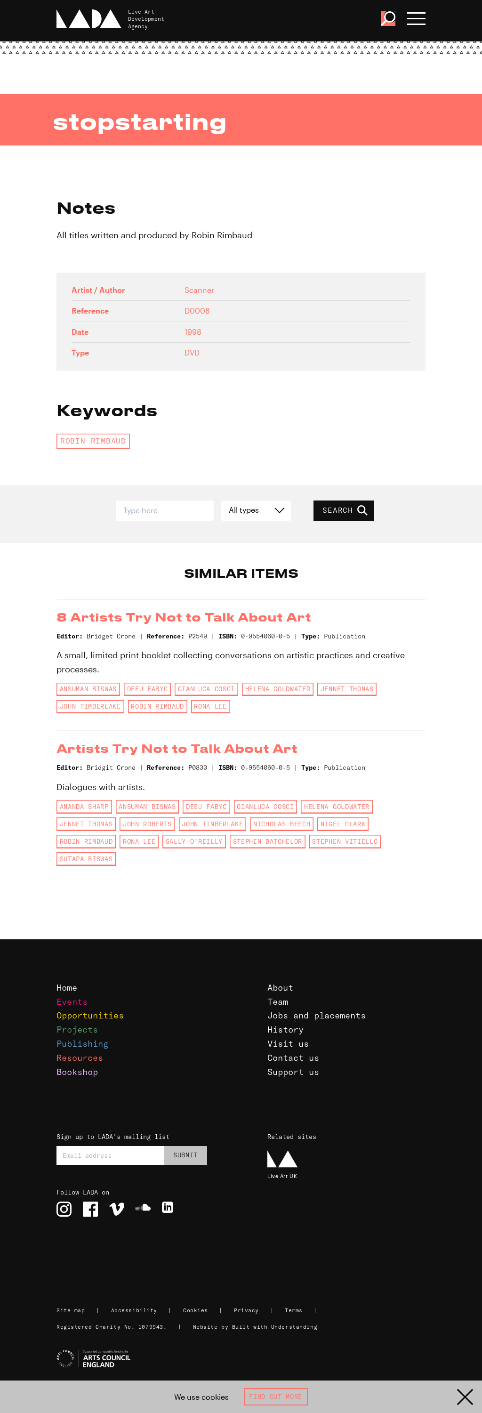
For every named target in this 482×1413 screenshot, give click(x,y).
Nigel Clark (343, 824)
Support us (293, 1071)
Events (72, 1001)
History (285, 1029)
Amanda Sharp (84, 806)
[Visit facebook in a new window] (90, 1209)
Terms (294, 1310)
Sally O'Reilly (194, 841)
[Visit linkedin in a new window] (169, 1209)
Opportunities (90, 1015)
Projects (77, 1029)
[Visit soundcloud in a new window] (143, 1209)
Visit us (288, 1043)
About (280, 987)
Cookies (195, 1310)
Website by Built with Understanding (255, 1327)
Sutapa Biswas (86, 859)
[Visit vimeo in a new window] (116, 1209)
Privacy (246, 1310)
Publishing (82, 1043)
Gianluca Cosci (206, 689)
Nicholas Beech (281, 824)
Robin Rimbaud (93, 440)
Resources (79, 1057)
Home (66, 987)
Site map (70, 1310)
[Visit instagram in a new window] (64, 1209)
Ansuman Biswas (88, 689)
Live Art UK (282, 1176)
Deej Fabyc (147, 689)
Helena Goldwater (278, 689)
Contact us (293, 1057)
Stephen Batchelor (267, 841)
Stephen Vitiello (345, 841)
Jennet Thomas (347, 689)
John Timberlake (90, 706)
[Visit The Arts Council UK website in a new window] (244, 1359)
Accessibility (134, 1310)
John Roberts (147, 824)
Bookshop (77, 1071)
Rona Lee (210, 706)
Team (277, 1001)
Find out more (275, 1396)
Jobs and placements (316, 1015)
